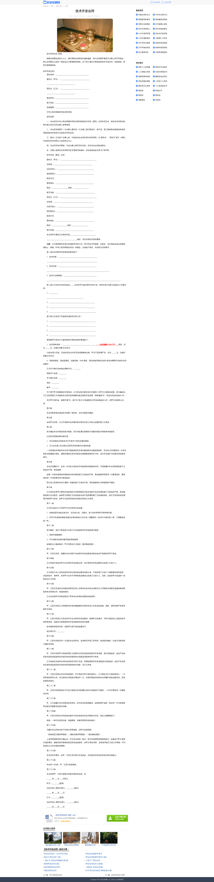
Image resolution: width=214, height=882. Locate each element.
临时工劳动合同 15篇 (52, 857)
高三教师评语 (143, 52)
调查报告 (141, 100)
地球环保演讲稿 (161, 47)
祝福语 (140, 90)
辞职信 (140, 95)
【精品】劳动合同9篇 (94, 867)
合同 (66, 6)
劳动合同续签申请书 (94, 854)
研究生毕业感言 (161, 67)
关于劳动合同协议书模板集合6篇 (99, 870)
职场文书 (158, 90)
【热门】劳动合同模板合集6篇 (56, 860)
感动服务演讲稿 (161, 19)
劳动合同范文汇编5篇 (94, 864)
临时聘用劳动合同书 (52, 867)
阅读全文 (90, 16)
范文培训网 (104, 879)
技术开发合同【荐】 (118, 875)
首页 (52, 6)
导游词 (157, 100)
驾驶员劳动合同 (50, 870)
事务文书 (59, 6)
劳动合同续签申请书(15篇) (96, 857)
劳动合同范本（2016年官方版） (56, 854)
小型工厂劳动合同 (93, 860)
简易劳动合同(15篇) (51, 864)
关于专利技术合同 (55, 875)
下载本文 (96, 16)
